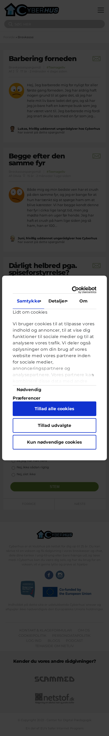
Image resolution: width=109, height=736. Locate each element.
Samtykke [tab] (28, 301)
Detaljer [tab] (57, 301)
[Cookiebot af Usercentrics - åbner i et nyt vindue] (74, 289)
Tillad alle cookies (54, 408)
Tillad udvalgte (54, 425)
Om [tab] (83, 301)
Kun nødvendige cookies (54, 442)
